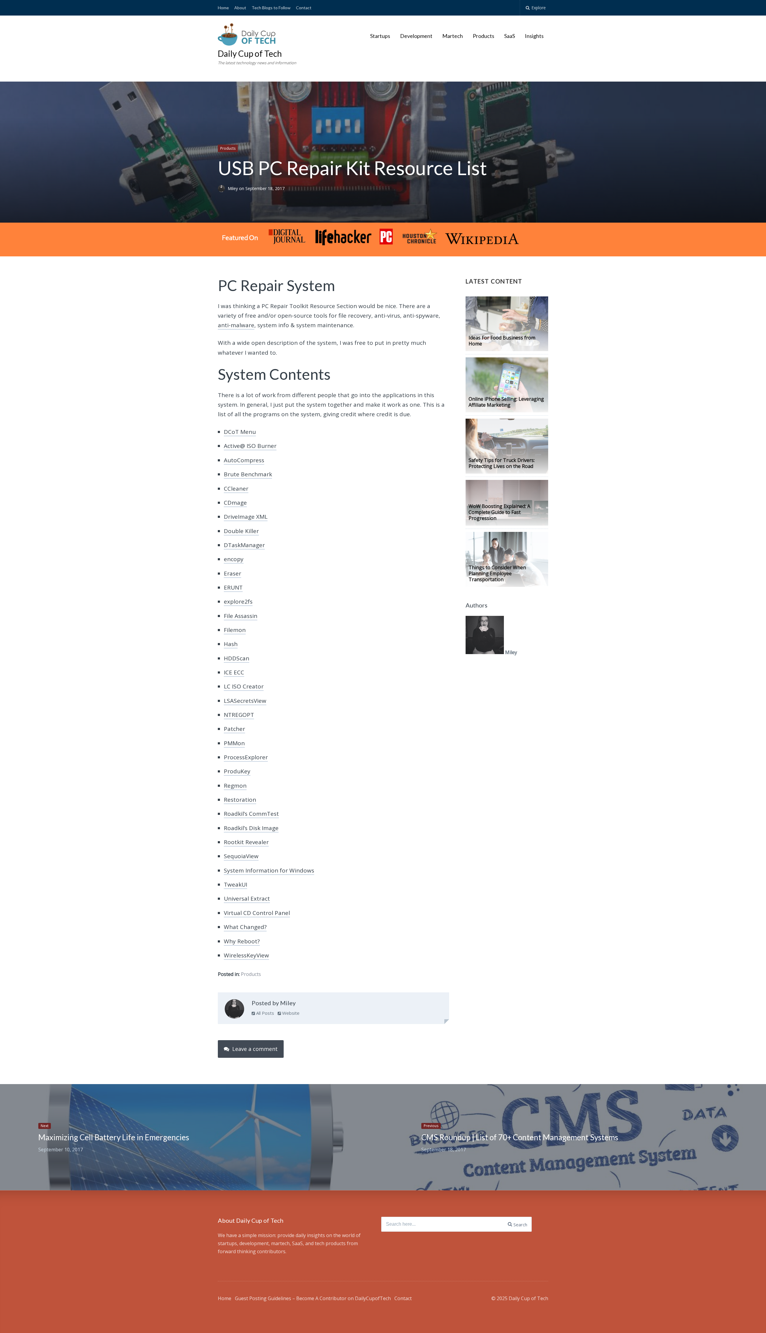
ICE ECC (234, 672)
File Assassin (240, 616)
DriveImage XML (246, 517)
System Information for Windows (269, 870)
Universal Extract (247, 898)
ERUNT (233, 587)
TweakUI (235, 884)
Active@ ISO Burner (250, 446)
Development (416, 36)
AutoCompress (244, 460)
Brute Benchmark (248, 474)
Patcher (234, 729)
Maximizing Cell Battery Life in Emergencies (113, 1137)
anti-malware (236, 325)
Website (290, 1013)
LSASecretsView (245, 701)
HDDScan (236, 658)
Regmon (235, 785)
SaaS (509, 36)
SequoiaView (241, 856)
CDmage (235, 502)
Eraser (232, 573)
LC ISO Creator (244, 686)
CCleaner (236, 488)
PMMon (234, 743)
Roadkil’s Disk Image (251, 828)
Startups (380, 36)
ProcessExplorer (246, 757)
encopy (234, 559)
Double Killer (241, 531)
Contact (303, 7)
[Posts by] (223, 188)
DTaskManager (244, 545)
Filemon (235, 630)
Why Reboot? (242, 941)
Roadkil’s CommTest (251, 814)
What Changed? (245, 927)
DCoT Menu (240, 432)
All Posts (264, 1013)
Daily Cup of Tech (250, 53)
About (240, 7)
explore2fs (238, 601)
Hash (231, 644)
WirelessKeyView (246, 955)
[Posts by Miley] (234, 1010)
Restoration (240, 800)
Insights (534, 36)
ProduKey (237, 771)
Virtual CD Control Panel (257, 913)
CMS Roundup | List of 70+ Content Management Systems (519, 1137)
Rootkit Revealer (246, 842)
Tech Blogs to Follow (271, 7)
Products (483, 36)
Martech (452, 36)
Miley (233, 188)
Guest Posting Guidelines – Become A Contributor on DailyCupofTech (313, 1298)
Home (223, 7)
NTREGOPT (239, 715)
